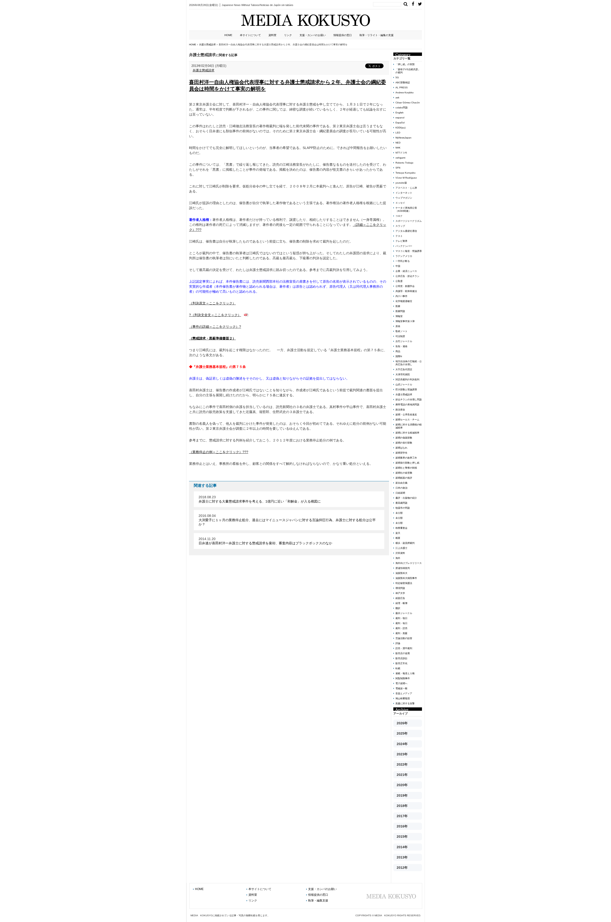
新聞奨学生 (401, 452)
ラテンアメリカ (403, 256)
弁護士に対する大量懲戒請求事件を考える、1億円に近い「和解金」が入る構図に (260, 501)
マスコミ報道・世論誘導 (408, 251)
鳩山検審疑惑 (402, 698)
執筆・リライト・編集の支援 (376, 35)
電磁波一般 (401, 688)
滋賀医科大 (401, 573)
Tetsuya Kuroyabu (405, 172)
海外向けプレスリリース (408, 563)
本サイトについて (250, 35)
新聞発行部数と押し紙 (407, 462)
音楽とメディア (403, 693)
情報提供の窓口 (342, 35)
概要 (397, 538)
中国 (397, 266)
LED (397, 132)
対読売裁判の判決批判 (407, 379)
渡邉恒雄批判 (402, 568)
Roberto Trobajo (404, 162)
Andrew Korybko (404, 92)
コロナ (399, 216)
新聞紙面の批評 (403, 478)
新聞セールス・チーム (407, 419)
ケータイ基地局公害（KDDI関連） (406, 209)
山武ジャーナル (403, 384)
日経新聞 (400, 493)
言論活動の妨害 (403, 638)
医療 (397, 306)
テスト (399, 236)
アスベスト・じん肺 (406, 187)
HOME (228, 35)
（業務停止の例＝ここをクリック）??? (218, 452)
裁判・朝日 (401, 618)
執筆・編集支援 (318, 900)
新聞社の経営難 (403, 473)
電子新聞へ (401, 683)
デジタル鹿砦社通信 (406, 231)
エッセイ (400, 202)
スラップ (400, 226)
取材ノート (401, 331)
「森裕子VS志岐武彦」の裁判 (407, 71)
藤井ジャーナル (403, 613)
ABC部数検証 (402, 82)
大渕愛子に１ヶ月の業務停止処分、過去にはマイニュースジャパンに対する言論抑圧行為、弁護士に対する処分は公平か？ (287, 522)
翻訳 (397, 608)
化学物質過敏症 (403, 301)
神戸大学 (400, 593)
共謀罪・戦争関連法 (406, 291)
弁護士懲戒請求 (203, 70)
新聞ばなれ (401, 447)
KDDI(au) (400, 127)
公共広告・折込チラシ (407, 276)
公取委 (399, 281)
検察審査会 (401, 528)
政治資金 (400, 409)
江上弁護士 (401, 548)
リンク (288, 35)
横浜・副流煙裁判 (405, 543)
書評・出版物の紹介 (406, 498)
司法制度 (400, 336)
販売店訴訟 (401, 658)
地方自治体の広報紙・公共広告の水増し (408, 363)
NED (397, 142)
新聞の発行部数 (403, 442)
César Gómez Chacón (407, 102)
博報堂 (399, 316)
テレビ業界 (401, 241)
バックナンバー (403, 246)
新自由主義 (401, 483)
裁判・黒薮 (401, 633)
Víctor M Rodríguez (406, 177)
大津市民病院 (402, 374)
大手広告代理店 (403, 369)
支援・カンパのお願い (313, 35)
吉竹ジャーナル (403, 341)
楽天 (397, 533)
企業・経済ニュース (406, 271)
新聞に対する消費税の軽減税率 (408, 426)
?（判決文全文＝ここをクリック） (215, 315)
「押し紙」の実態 (405, 64)
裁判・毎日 (401, 623)
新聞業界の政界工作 (406, 457)
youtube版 (401, 182)
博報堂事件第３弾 (405, 321)
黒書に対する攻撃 (405, 703)
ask (397, 97)
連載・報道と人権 (405, 673)
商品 (397, 351)
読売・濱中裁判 (403, 648)
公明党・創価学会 (405, 286)
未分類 (399, 513)
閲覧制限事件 (402, 678)
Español (400, 122)
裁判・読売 (401, 628)
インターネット (403, 192)
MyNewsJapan (403, 137)
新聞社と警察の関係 (406, 467)
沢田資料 (400, 553)
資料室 (272, 35)
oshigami (400, 157)
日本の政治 (401, 488)
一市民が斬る (402, 261)
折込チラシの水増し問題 (408, 399)
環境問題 (400, 588)
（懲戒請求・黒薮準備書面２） (212, 338)
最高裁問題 (401, 503)
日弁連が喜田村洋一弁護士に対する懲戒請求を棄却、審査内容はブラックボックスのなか (265, 543)
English (399, 112)
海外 (397, 558)
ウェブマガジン (403, 197)
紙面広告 (400, 598)
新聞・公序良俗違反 (406, 414)
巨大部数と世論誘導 (406, 389)
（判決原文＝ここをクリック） (212, 303)
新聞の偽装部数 (403, 437)
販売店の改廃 (402, 653)
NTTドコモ (401, 152)
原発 (397, 326)
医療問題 (400, 311)
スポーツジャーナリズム (408, 221)
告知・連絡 (401, 346)
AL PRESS (401, 87)
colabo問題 (401, 107)
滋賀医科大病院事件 (406, 578)
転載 (397, 668)
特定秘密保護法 (403, 583)
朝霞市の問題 (402, 508)
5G (397, 77)
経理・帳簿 (401, 603)
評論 (397, 643)
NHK (397, 147)
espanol (399, 117)
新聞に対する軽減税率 (407, 432)
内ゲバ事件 (401, 296)
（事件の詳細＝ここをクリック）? (215, 327)
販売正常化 (401, 663)
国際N (398, 356)
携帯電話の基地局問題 (407, 404)
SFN (397, 167)
